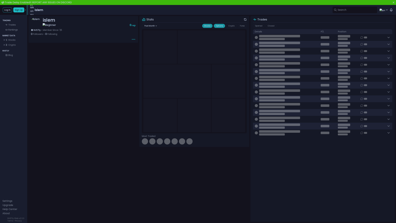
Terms (10, 220)
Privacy (18, 220)
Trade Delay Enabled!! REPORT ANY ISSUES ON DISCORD (38, 2)
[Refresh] (245, 19)
